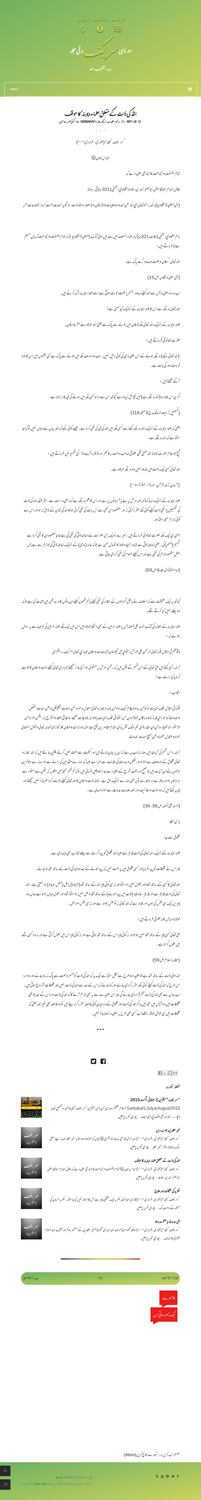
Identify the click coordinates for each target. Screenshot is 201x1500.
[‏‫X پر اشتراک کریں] (165, 1073)
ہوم (100, 1278)
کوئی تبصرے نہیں (66, 121)
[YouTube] (162, 1477)
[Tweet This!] (93, 1062)
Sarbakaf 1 (88, 121)
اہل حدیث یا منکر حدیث (167, 1222)
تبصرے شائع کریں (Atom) (141, 1455)
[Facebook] (178, 1477)
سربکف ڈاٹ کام (42, 1484)
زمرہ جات (14, 89)
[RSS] (157, 1477)
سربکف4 (102, 121)
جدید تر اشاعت (30, 1278)
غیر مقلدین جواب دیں (168, 1130)
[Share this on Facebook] (103, 1062)
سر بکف (101, 50)
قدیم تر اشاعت (170, 1278)
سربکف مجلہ (60, 1478)
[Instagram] (167, 1477)
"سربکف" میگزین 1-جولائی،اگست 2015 (155, 1100)
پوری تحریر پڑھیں (127, 1117)
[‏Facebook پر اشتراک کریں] (160, 1073)
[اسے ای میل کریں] (175, 1073)
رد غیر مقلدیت (114, 121)
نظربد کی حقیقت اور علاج (167, 1191)
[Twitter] (173, 1477)
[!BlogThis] (170, 1073)
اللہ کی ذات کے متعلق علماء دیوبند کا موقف (100, 113)
